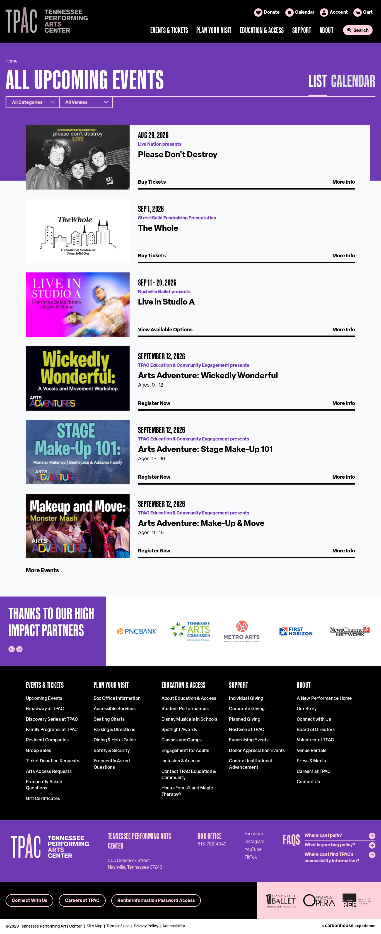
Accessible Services (115, 709)
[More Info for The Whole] (78, 231)
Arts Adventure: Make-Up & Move (201, 524)
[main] (190, 319)
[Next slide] (19, 649)
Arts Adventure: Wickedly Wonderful (208, 376)
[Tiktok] (251, 857)
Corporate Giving (246, 709)
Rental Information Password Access (156, 901)
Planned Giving (244, 719)
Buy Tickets (152, 182)
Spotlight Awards (179, 730)
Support (301, 30)
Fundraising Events (249, 740)
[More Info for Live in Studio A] (78, 304)
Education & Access (262, 30)
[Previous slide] (11, 649)
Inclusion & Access (180, 761)
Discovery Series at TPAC (52, 719)
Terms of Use (118, 926)
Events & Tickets (169, 30)
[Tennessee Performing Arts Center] (44, 21)
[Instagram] (254, 841)
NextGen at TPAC (246, 730)
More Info (343, 182)
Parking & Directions (115, 730)
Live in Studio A (166, 302)
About (326, 30)
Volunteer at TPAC (315, 740)
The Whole (158, 229)
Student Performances (185, 709)
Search (360, 30)
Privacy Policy (146, 926)
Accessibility (173, 926)
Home (12, 61)
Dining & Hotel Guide (115, 740)
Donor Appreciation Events (257, 751)
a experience (348, 925)
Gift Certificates (43, 799)
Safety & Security (112, 751)
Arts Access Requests (49, 772)
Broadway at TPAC (45, 709)
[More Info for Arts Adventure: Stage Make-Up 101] (78, 452)
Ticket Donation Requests (52, 761)
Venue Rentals (311, 751)
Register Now (154, 403)
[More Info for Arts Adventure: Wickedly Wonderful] (78, 378)
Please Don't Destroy (177, 155)
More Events (42, 571)
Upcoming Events (44, 698)
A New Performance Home (324, 698)
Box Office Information (117, 698)
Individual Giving (246, 698)
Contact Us (308, 782)
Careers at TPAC (314, 772)
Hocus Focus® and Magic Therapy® (187, 791)
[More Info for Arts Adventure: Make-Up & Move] (78, 526)
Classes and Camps (181, 740)
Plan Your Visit (214, 30)
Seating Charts (109, 719)
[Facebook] (254, 833)
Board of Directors (316, 730)
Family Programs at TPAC (52, 730)
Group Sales (38, 751)
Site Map (94, 926)
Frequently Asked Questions (44, 785)
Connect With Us (29, 901)
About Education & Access (188, 698)
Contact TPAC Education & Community (188, 775)
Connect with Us (314, 719)
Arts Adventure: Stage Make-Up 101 (205, 450)
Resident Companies (47, 740)
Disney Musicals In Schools (189, 719)
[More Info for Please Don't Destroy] (78, 157)
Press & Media (311, 761)
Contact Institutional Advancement (250, 764)
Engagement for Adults (185, 751)
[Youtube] (253, 849)
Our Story (307, 709)
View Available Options (165, 330)
